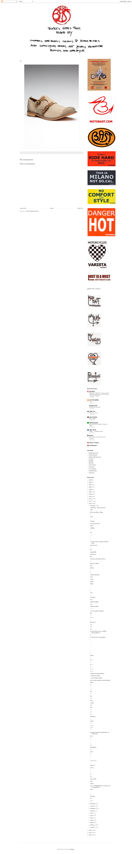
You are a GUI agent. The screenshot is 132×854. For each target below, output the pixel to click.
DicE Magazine (93, 445)
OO (91, 624)
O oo (91, 660)
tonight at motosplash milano (97, 673)
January (92, 827)
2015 (90, 830)
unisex (91, 583)
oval (91, 800)
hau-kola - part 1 (93, 412)
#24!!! (91, 525)
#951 (91, 510)
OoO (91, 727)
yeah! (91, 751)
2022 (90, 489)
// (90, 657)
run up (91, 767)
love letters (92, 597)
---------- (92, 608)
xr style (92, 703)
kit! (91, 556)
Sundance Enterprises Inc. (95, 457)
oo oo (91, 669)
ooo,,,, (92, 725)
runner (91, 655)
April (91, 820)
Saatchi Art (91, 467)
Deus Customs (92, 465)
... (90, 519)
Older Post (80, 208)
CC (91, 532)
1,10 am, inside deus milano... (97, 611)
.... (90, 639)
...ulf (90, 401)
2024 (90, 484)
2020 (90, 494)
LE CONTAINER (94, 400)
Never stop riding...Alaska (96, 512)
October (92, 806)
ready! (91, 721)
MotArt (91, 435)
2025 (90, 482)
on (90, 712)
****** (92, 617)
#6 (91, 626)
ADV (91, 789)
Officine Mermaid (93, 455)
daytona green (93, 545)
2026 (90, 480)
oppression (92, 716)
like (91, 613)
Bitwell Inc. (91, 463)
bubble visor (92, 411)
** (90, 723)
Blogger (72, 849)
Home (51, 208)
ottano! (92, 783)
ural (91, 604)
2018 (90, 499)
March (92, 822)
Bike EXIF (92, 391)
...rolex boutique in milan (96, 678)
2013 (90, 835)
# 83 (91, 577)
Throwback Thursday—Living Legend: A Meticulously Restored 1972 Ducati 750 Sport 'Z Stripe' (99, 394)
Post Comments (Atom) (32, 211)
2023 (90, 487)
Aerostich (91, 459)
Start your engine (94, 563)
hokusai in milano (94, 606)
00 (91, 798)
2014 (90, 832)
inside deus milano (94, 602)
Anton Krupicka (93, 417)
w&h (91, 700)
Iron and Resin (92, 469)
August (92, 811)
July (91, 813)
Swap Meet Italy (93, 470)
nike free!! (92, 765)
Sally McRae (93, 747)
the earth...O (93, 622)
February (92, 825)
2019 (90, 496)
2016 (90, 503)
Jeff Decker (91, 473)
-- (90, 687)
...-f (91, 689)
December (92, 505)
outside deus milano (95, 574)
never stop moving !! (95, 523)
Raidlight (91, 461)
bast (91, 565)
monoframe (93, 554)
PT (91, 691)
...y (91, 534)
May (91, 818)
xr (90, 698)
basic (91, 781)
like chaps (92, 796)
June (91, 815)
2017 (90, 501)
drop (91, 736)
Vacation (92, 521)
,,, (90, 595)
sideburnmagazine (93, 422)
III (91, 705)
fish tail (92, 568)
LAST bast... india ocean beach (97, 507)
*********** (93, 761)
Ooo (91, 664)
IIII (91, 707)
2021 (90, 491)
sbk (91, 696)
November (93, 803)
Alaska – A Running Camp (96, 431)
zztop (91, 516)
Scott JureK (93, 779)
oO (91, 745)
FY (91, 549)
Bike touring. (92, 418)
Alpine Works (92, 430)
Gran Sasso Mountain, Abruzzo (98, 559)
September (93, 808)
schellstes (92, 528)
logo (91, 599)
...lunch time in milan (95, 675)
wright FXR (93, 552)
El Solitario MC (93, 405)
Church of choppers (94, 442)
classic (91, 682)
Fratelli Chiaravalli (93, 453)
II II (91, 593)
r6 (90, 774)
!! (90, 749)
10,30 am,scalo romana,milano (98, 637)
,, (90, 514)
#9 (91, 629)
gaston (92, 581)
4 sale (91, 579)
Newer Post (23, 208)
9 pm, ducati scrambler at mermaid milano (100, 680)
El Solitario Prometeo (95, 407)
